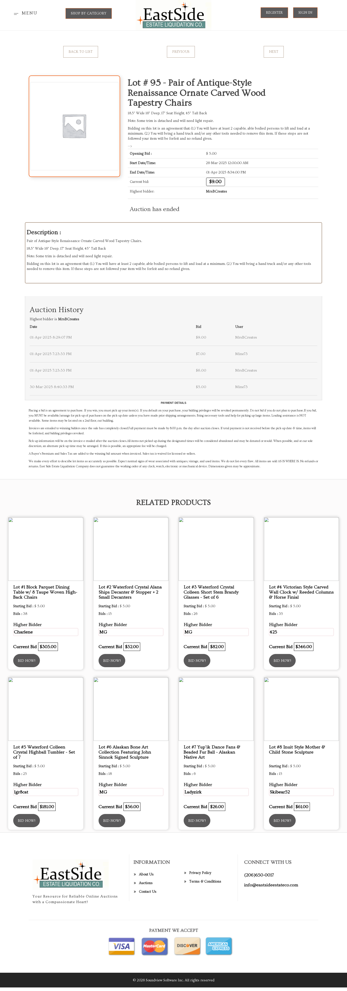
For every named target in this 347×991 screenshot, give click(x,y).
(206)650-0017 (259, 875)
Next (273, 52)
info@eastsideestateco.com (271, 885)
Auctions (146, 883)
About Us (146, 874)
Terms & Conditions (205, 882)
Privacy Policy (200, 873)
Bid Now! (26, 661)
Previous (181, 52)
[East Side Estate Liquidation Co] (174, 14)
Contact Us (147, 892)
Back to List (81, 52)
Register (274, 13)
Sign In (305, 13)
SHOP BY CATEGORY (88, 13)
